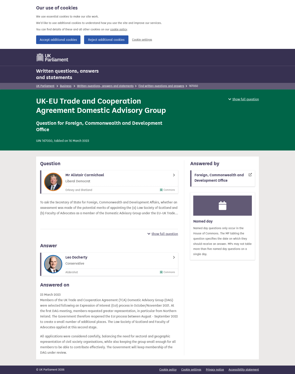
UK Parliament (45, 86)
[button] (243, 99)
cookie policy (118, 29)
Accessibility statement (244, 369)
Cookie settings (142, 39)
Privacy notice (215, 369)
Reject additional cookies (106, 40)
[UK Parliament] (52, 57)
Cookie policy (168, 369)
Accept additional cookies (58, 40)
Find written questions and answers (161, 86)
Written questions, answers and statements (67, 74)
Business (65, 86)
